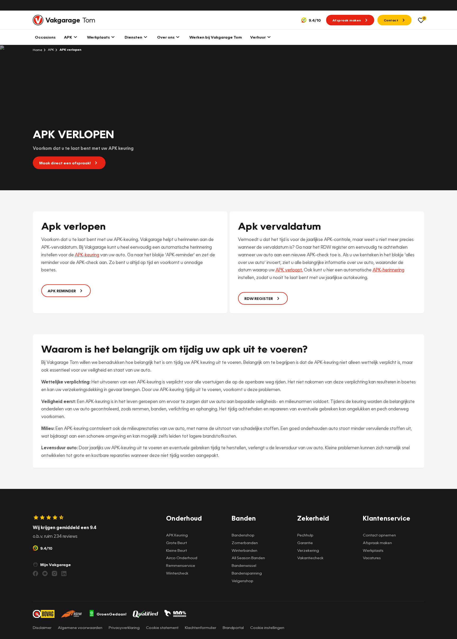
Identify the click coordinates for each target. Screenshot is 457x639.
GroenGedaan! (111, 614)
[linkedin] (64, 573)
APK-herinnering (388, 269)
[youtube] (45, 573)
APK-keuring (87, 254)
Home (37, 49)
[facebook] (35, 573)
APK (50, 49)
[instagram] (54, 573)
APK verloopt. (289, 269)
